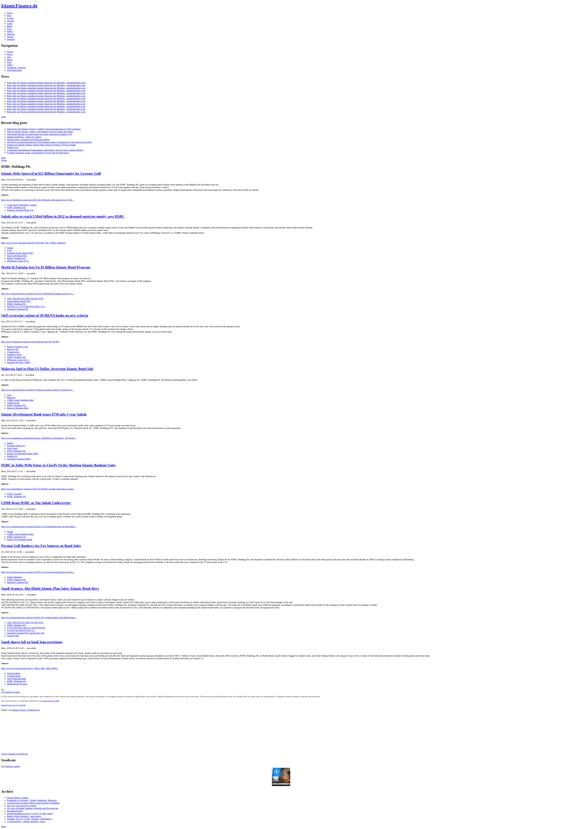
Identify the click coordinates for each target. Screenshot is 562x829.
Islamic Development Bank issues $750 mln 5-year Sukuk (43, 414)
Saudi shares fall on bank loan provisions (31, 642)
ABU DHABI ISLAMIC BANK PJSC (25, 298)
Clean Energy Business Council (21, 205)
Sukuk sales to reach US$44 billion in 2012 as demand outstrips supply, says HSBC (62, 216)
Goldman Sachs (14, 354)
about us (11, 34)
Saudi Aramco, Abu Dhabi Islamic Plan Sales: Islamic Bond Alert (50, 588)
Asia (9, 395)
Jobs (9, 15)
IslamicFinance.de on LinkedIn (13, 705)
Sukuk (10, 248)
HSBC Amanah (14, 494)
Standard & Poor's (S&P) (18, 362)
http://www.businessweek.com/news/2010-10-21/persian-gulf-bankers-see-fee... (38, 572)
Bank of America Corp (17, 346)
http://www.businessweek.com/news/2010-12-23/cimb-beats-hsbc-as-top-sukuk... (38, 526)
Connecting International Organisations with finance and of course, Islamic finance (45, 150)
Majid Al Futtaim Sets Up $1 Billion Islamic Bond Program (45, 267)
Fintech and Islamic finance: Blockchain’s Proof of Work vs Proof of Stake (41, 145)
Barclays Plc (13, 349)
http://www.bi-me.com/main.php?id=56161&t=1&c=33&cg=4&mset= (33, 243)
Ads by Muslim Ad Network (14, 754)
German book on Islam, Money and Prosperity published (33, 803)
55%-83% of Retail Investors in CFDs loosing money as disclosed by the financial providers (49, 142)
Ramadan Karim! (15, 811)
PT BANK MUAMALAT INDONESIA (26, 628)
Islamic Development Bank (19, 539)
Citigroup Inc (13, 352)
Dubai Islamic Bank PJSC (19, 301)
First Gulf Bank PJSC (17, 255)
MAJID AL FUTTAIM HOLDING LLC (26, 306)
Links (9, 23)
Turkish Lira (12, 147)
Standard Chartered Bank (18, 459)
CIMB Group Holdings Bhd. (20, 400)
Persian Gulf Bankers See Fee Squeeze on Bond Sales (41, 546)
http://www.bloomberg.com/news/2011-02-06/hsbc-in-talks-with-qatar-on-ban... (38, 489)
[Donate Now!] (281, 785)
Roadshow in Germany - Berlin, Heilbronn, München (32, 800)
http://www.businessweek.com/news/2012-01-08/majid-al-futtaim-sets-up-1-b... (37, 293)
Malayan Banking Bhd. (18, 408)
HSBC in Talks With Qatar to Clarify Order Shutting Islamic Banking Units (58, 465)
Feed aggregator (14, 70)
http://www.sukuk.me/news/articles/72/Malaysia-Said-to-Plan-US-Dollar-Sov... (37, 390)
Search (10, 36)
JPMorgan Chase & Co (18, 360)
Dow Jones (12, 448)
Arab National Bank (16, 678)
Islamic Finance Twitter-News (26, 710)
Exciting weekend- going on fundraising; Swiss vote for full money (38, 152)
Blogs (9, 26)
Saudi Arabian (13, 673)
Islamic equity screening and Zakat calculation (28, 139)
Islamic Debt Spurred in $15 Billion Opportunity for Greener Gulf (51, 173)
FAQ (9, 29)
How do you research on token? (22, 805)
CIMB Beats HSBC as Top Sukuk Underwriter (36, 503)
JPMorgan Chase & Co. (18, 261)
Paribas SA (12, 456)
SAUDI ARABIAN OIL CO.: (21, 630)
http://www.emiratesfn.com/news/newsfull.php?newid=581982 (30, 341)
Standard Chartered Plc (17, 309)
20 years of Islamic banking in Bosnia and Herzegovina (32, 808)
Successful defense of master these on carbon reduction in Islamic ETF (39, 134)
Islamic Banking (14, 577)
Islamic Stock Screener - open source (24, 816)
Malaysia (11, 397)
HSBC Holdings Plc (16, 207)
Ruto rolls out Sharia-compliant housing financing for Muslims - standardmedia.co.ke (46, 82)
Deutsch (11, 39)
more (3, 116)
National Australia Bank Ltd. (20, 210)
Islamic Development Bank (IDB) (22, 453)
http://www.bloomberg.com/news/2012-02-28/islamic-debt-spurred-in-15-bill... (37, 200)
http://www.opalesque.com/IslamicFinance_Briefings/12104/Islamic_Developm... (38, 438)
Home (4, 160)
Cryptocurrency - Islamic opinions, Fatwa (26, 821)
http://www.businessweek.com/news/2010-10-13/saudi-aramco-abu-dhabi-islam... (38, 617)
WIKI (9, 31)
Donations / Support (16, 67)
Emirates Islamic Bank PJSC (20, 253)
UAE (9, 250)
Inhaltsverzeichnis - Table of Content (24, 137)
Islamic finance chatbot (17, 797)
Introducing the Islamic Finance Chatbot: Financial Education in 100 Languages (44, 129)
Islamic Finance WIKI (50, 701)
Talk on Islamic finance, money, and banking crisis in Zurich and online (40, 131)
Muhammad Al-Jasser (17, 684)
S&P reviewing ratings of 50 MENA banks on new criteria (44, 315)
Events (10, 18)
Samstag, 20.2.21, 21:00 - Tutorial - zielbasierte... (29, 819)
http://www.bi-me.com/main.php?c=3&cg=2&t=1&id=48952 (29, 668)
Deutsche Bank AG (16, 445)
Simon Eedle (13, 635)
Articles (10, 21)
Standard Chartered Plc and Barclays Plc (25, 633)
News (9, 13)
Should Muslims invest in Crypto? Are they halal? (30, 813)
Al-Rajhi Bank (14, 676)
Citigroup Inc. (13, 403)
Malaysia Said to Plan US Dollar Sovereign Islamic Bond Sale (47, 369)
